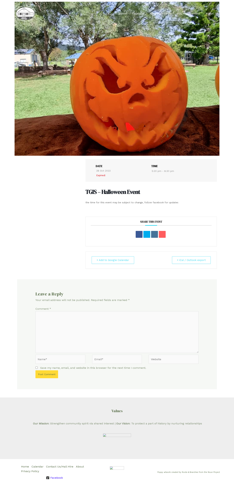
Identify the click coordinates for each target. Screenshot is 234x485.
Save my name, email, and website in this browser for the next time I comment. (93, 367)
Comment (43, 308)
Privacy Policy (30, 471)
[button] (215, 14)
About (210, 13)
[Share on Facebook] (139, 234)
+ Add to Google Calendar (113, 260)
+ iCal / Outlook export (191, 260)
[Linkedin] (154, 234)
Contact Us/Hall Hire (59, 466)
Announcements (161, 13)
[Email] (162, 234)
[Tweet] (146, 234)
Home (123, 13)
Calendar (138, 13)
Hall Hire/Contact (188, 13)
